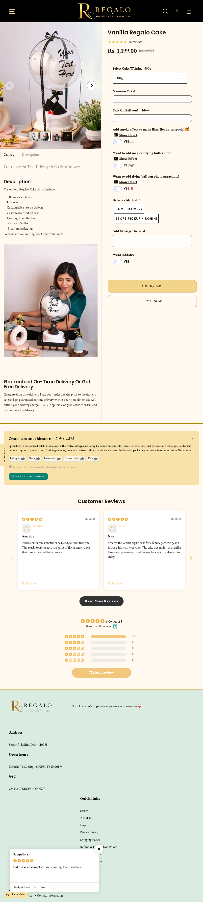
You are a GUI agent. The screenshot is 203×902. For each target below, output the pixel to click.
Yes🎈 (129, 188)
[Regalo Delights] (101, 11)
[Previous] (9, 85)
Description (30, 154)
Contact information (50, 895)
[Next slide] (191, 557)
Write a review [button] (101, 672)
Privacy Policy (89, 832)
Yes (127, 261)
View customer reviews (28, 476)
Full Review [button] (29, 583)
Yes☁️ (129, 141)
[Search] (165, 11)
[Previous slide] (12, 557)
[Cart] (188, 11)
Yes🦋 (129, 165)
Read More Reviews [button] (101, 601)
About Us (86, 818)
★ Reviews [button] (4, 455)
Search (84, 811)
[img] (32, 519)
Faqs (83, 825)
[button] (12, 11)
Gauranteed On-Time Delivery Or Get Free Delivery (42, 166)
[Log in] (177, 11)
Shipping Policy (90, 840)
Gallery (9, 154)
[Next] (91, 85)
